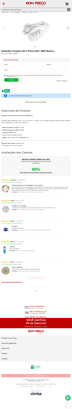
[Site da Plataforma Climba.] (36, 393)
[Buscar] (68, 9)
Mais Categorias (16, 12)
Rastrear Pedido (12, 338)
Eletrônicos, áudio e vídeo (30, 12)
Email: (6, 70)
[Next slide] (68, 28)
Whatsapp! (20, 143)
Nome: (6, 64)
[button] (34, 46)
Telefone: (49, 64)
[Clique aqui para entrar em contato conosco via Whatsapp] (68, 398)
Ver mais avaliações (36, 278)
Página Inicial (5, 12)
